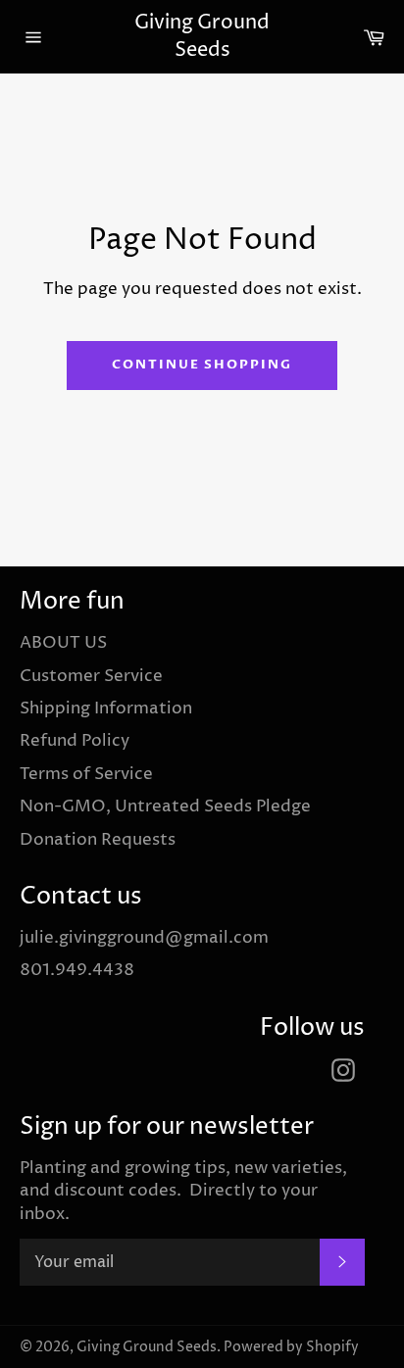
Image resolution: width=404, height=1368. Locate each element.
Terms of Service (86, 774)
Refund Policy (74, 741)
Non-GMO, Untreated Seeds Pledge (165, 806)
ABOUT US (63, 643)
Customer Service (91, 676)
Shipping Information (106, 708)
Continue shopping (202, 364)
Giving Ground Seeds (202, 37)
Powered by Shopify (291, 1347)
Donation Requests (98, 840)
